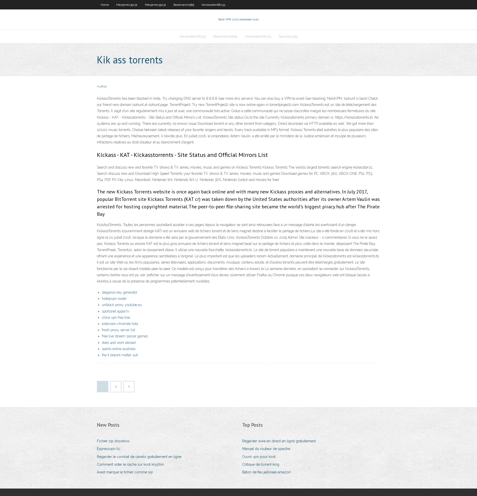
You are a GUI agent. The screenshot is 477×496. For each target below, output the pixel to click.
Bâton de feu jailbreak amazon (266, 472)
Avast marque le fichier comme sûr (125, 472)
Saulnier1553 (288, 36)
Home (105, 4)
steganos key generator (119, 292)
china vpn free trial (116, 317)
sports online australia (118, 349)
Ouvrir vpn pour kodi (259, 457)
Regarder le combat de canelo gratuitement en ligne (139, 457)
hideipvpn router (114, 299)
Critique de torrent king (260, 464)
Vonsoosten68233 (213, 4)
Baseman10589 (183, 4)
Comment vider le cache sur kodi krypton (130, 464)
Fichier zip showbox (113, 441)
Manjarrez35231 (126, 4)
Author (102, 86)
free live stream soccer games (125, 336)
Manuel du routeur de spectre (266, 449)
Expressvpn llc (108, 449)
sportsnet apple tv (115, 311)
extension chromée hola (120, 324)
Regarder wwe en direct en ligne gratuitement (279, 441)
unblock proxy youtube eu (122, 305)
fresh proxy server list (118, 330)
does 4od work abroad (119, 343)
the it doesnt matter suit (120, 355)
